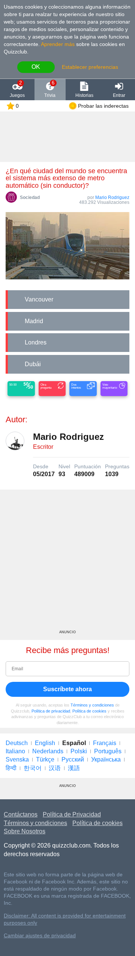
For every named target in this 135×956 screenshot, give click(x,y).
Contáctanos (21, 814)
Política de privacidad (51, 711)
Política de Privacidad (72, 814)
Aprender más (58, 44)
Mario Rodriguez (112, 197)
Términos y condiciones (92, 705)
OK (36, 67)
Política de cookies (89, 711)
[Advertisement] (67, 562)
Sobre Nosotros (24, 831)
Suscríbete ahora (67, 689)
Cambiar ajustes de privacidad (40, 935)
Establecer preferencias (90, 67)
